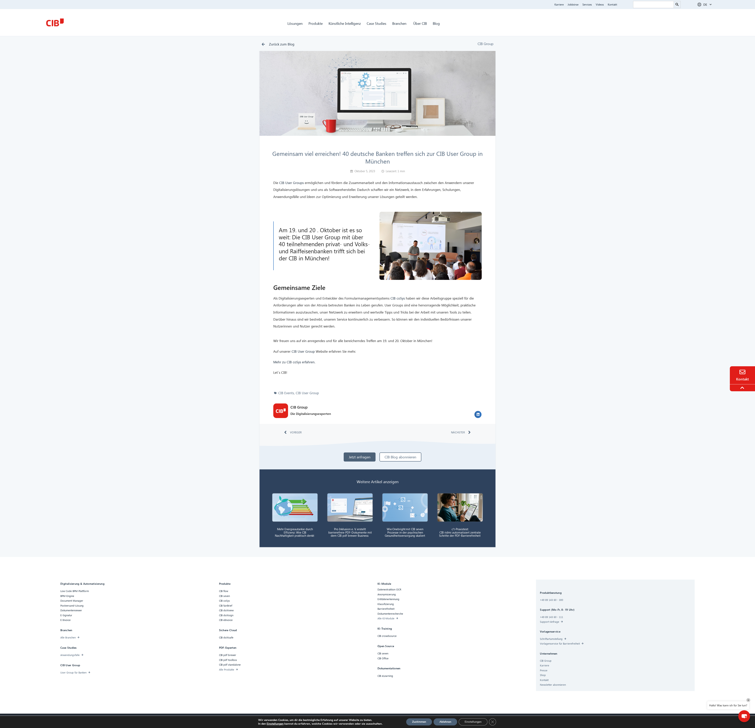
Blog (436, 23)
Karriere (559, 4)
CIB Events (286, 393)
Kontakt (612, 4)
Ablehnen (445, 722)
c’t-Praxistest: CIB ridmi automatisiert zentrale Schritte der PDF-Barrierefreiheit (460, 532)
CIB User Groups (291, 182)
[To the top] (743, 388)
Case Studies (376, 23)
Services (587, 4)
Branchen (399, 23)
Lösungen (295, 23)
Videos (600, 4)
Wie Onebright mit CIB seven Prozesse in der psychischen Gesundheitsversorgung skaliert (405, 532)
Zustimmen (419, 722)
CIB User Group (303, 351)
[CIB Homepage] (55, 22)
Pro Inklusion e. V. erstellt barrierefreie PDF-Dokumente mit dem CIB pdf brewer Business (350, 532)
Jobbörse (573, 4)
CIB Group (486, 43)
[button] (478, 414)
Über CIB (420, 23)
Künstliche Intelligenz (345, 23)
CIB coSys (397, 298)
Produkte (315, 23)
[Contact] (742, 372)
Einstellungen (275, 724)
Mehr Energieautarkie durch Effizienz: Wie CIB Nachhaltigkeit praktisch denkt (295, 532)
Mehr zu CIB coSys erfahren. (294, 362)
